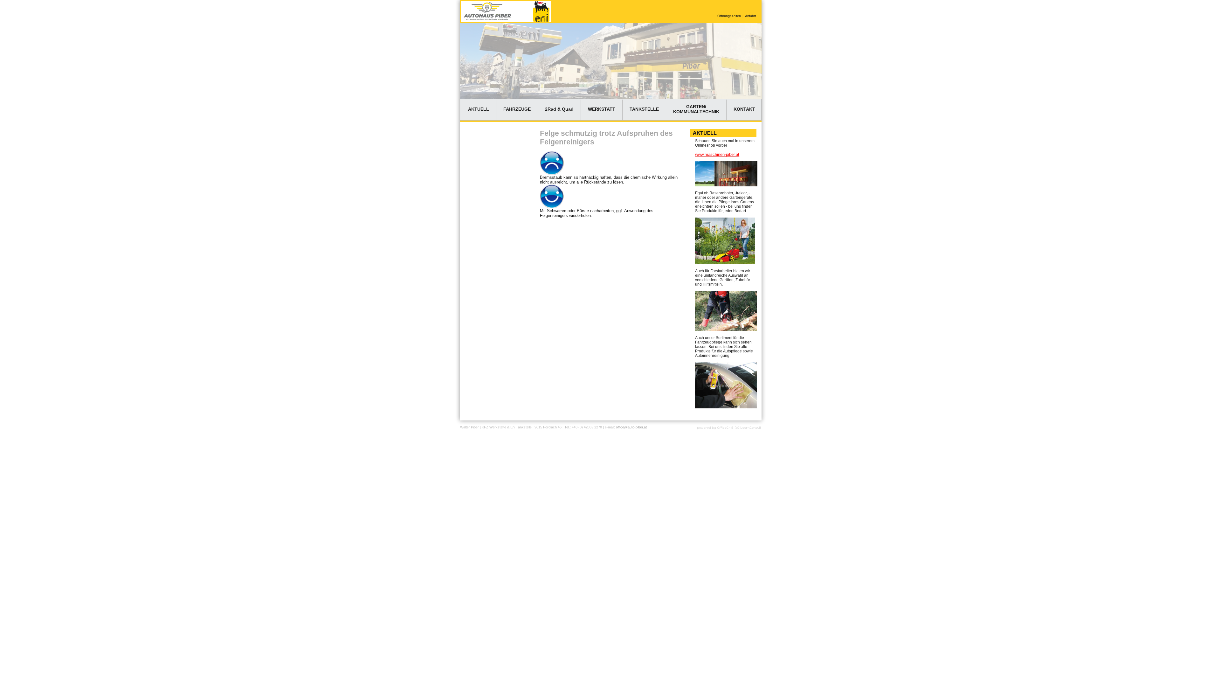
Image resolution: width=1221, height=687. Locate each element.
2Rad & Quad (559, 109)
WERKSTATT (601, 109)
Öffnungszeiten (729, 16)
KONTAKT (744, 109)
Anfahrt (750, 16)
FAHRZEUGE (517, 109)
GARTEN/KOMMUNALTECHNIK (696, 109)
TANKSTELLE (644, 109)
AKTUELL (478, 109)
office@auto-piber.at (631, 427)
